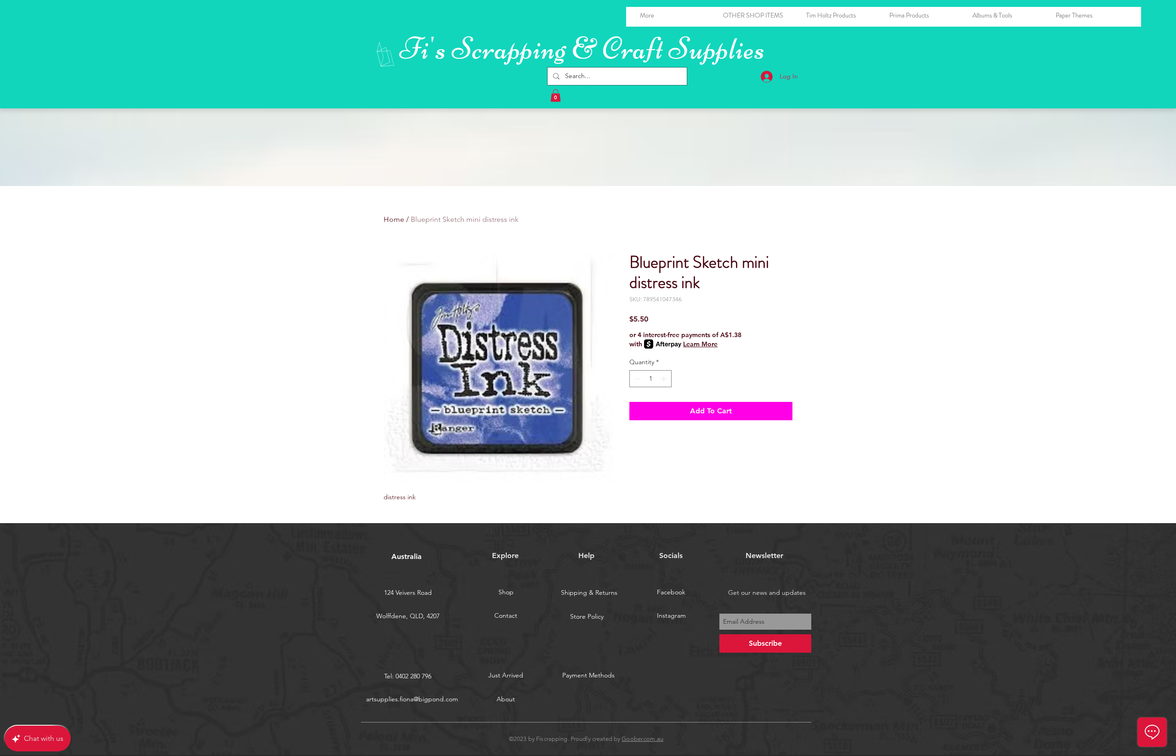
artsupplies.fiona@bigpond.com (412, 699)
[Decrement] (636, 379)
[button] (1007, 15)
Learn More (700, 344)
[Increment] (664, 379)
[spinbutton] (650, 379)
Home (394, 219)
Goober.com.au (642, 738)
